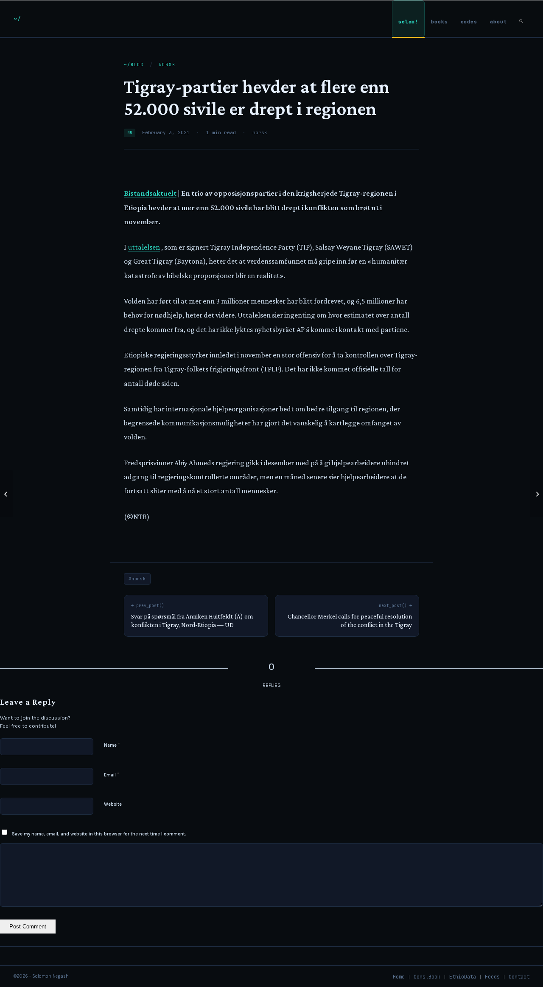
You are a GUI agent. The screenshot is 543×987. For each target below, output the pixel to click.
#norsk (137, 579)
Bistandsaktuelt (150, 193)
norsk (167, 64)
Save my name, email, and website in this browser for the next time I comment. (99, 834)
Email (111, 774)
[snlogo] (17, 18)
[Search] (521, 18)
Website (113, 804)
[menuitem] (408, 18)
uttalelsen (144, 247)
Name (112, 745)
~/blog (134, 64)
